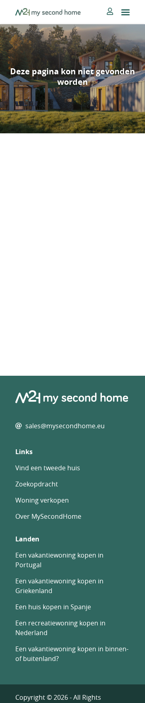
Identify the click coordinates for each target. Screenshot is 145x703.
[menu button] (125, 12)
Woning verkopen (42, 500)
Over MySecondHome (48, 516)
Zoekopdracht (36, 484)
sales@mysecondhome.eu (65, 425)
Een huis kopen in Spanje (53, 606)
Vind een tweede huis (47, 467)
